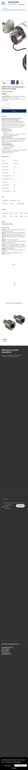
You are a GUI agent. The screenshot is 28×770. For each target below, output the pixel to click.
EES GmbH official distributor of (16, 4)
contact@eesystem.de (6, 653)
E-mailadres (5, 499)
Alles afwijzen (8, 765)
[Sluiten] (26, 759)
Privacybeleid (18, 762)
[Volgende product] (27, 322)
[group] (14, 325)
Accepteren (20, 765)
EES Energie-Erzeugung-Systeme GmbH (10, 644)
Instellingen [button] (14, 768)
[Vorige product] (1, 322)
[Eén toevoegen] (8, 104)
